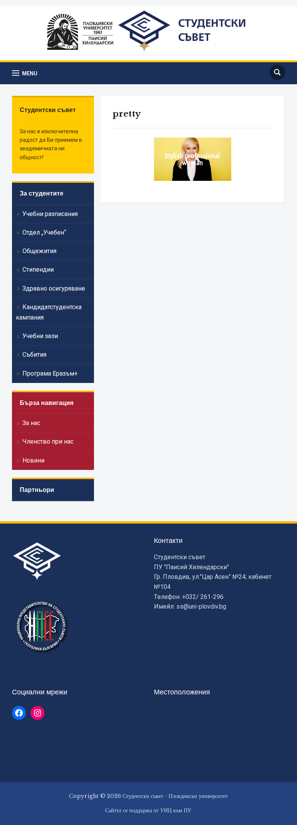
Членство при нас (47, 441)
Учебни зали (40, 336)
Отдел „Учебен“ (44, 232)
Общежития (39, 251)
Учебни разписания (50, 214)
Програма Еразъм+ (50, 373)
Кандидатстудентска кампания (49, 312)
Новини (33, 460)
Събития (34, 354)
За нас (31, 423)
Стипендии (38, 269)
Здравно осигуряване (53, 288)
